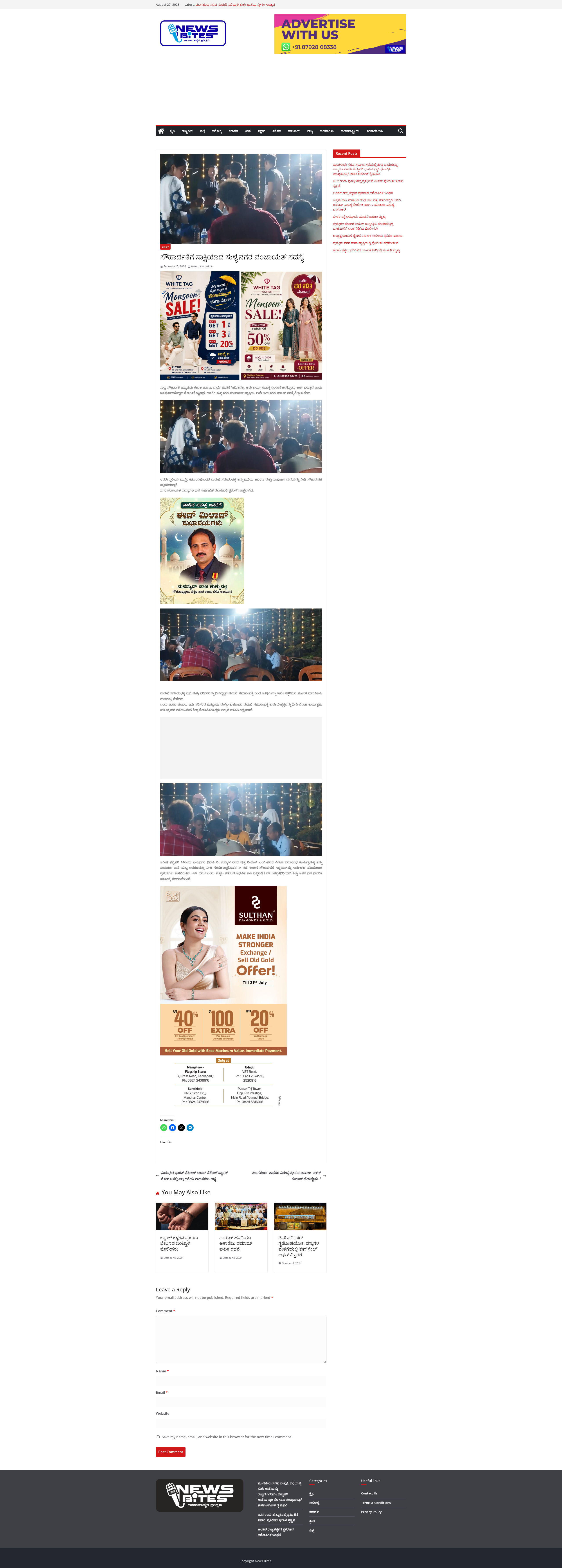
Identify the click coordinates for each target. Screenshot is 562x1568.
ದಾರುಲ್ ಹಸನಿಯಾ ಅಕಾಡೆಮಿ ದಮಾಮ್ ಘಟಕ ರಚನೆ (235, 1243)
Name (162, 1371)
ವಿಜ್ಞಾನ (261, 131)
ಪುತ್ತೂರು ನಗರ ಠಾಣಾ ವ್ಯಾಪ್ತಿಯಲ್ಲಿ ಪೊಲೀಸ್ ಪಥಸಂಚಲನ (365, 243)
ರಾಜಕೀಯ (294, 131)
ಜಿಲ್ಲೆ (202, 131)
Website (162, 1413)
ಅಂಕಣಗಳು (327, 131)
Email (162, 1392)
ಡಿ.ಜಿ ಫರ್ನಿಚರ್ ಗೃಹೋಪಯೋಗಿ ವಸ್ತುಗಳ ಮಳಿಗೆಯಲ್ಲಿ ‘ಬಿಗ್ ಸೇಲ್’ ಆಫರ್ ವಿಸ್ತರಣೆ (298, 1246)
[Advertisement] (281, 92)
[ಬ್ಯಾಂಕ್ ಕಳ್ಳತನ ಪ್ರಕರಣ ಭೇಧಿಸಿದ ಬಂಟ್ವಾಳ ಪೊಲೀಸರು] (182, 1205)
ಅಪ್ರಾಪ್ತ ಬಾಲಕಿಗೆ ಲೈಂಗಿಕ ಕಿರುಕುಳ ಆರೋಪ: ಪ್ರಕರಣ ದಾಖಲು (368, 236)
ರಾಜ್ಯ (310, 131)
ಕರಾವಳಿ (233, 131)
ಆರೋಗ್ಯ (217, 131)
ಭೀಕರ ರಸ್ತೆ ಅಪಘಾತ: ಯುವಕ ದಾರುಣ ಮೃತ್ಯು (222, 4)
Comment (165, 1311)
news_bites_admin (202, 266)
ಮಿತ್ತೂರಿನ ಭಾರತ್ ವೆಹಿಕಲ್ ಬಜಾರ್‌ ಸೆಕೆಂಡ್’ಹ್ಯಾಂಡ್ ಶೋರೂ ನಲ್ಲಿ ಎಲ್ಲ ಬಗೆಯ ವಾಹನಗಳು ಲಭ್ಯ (194, 1175)
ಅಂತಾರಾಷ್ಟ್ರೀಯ (350, 131)
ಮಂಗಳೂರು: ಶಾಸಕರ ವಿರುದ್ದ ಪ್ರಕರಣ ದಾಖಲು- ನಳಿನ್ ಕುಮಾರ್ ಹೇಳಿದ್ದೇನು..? (286, 1175)
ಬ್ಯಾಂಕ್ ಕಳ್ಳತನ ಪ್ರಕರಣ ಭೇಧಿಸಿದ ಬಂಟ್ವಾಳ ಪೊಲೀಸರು (179, 1243)
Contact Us (369, 1493)
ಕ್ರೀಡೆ (248, 131)
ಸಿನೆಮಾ (276, 131)
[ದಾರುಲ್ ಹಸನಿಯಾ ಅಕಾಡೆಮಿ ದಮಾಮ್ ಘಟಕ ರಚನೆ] (241, 1205)
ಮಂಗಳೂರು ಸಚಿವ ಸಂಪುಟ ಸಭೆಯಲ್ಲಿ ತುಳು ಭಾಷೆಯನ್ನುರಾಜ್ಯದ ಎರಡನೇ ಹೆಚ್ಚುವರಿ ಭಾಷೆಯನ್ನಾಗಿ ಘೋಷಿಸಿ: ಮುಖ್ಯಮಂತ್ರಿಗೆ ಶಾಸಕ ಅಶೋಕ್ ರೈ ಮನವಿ (365, 169)
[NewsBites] (161, 131)
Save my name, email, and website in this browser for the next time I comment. (227, 1437)
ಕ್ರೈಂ (172, 131)
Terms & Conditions (376, 1503)
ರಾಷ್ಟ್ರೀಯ (187, 131)
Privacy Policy (371, 1512)
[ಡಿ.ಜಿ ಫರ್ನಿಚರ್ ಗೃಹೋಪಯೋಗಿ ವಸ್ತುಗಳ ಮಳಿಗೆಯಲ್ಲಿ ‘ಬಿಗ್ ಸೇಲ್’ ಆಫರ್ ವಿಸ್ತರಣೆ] (300, 1205)
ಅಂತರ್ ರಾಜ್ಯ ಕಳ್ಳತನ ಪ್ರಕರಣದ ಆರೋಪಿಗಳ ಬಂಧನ (363, 193)
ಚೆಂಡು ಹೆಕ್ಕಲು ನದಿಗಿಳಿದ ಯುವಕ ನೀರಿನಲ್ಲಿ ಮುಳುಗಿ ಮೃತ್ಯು (366, 250)
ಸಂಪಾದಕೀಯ (375, 131)
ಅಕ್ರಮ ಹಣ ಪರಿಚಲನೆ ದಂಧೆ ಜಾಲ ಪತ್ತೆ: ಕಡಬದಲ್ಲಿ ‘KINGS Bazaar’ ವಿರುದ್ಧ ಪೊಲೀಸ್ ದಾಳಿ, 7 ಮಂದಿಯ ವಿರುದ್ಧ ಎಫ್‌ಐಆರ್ (367, 204)
